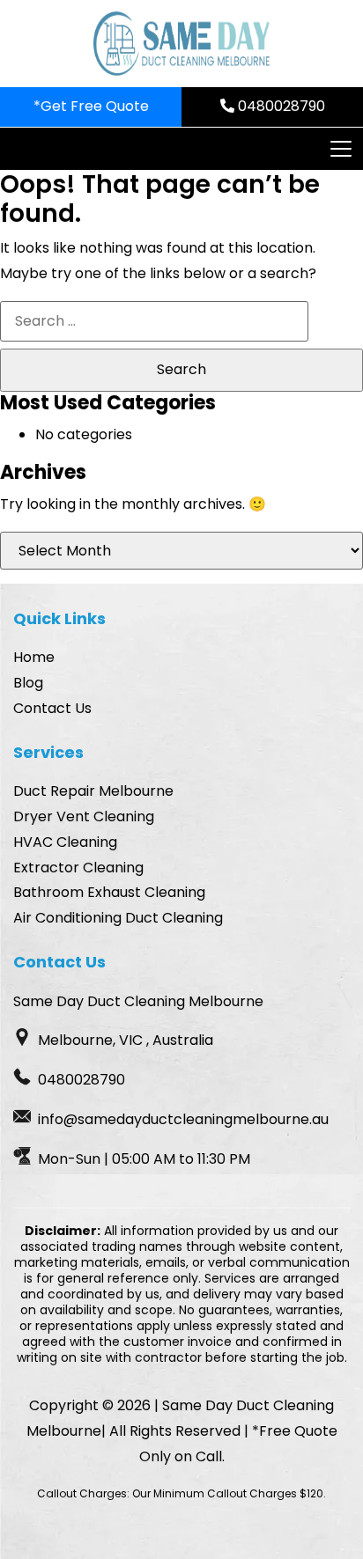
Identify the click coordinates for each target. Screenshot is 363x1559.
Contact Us (52, 708)
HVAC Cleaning (65, 842)
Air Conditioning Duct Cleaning (118, 918)
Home (34, 657)
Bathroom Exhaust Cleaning (109, 892)
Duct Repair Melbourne (93, 791)
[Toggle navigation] (340, 148)
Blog (28, 683)
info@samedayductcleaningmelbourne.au (183, 1119)
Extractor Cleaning (78, 867)
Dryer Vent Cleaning (83, 816)
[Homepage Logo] (181, 43)
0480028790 (279, 106)
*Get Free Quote (91, 106)
